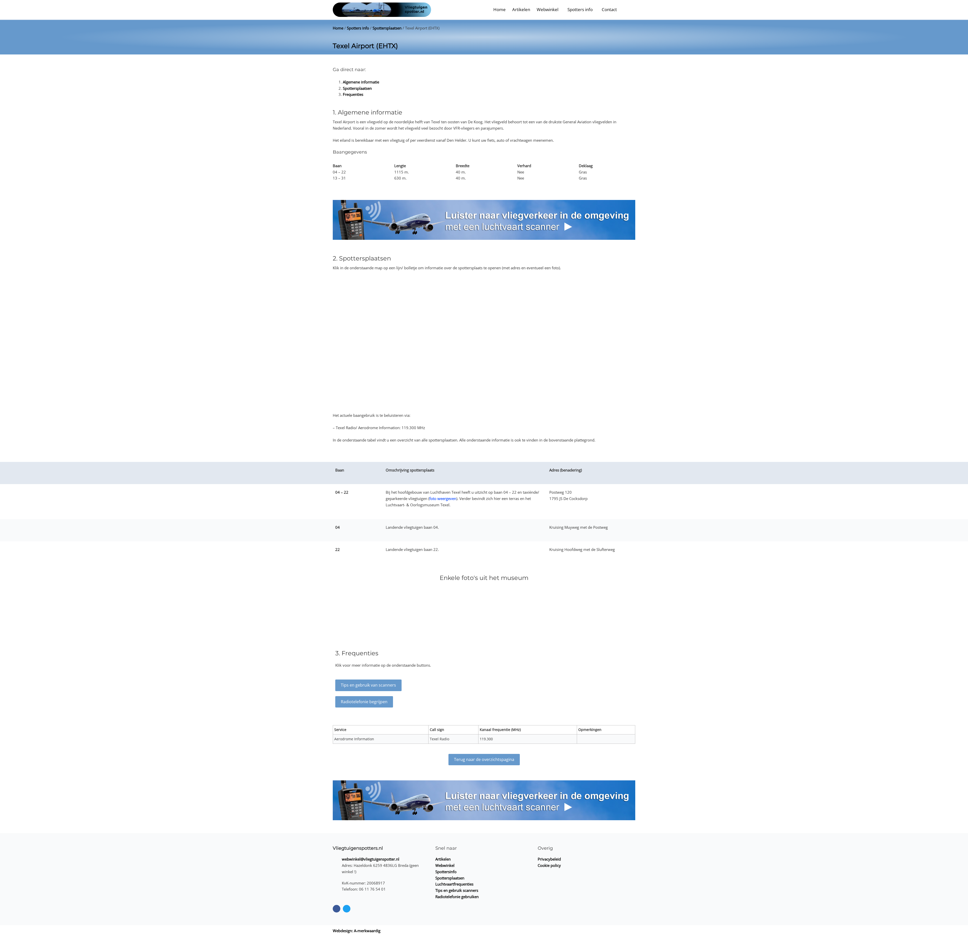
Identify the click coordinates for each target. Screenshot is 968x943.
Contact (609, 9)
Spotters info (580, 9)
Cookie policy (549, 865)
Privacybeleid (549, 859)
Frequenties (353, 94)
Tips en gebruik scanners (456, 890)
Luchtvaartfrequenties (454, 884)
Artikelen (521, 9)
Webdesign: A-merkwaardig (356, 930)
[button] (628, 10)
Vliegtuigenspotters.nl (358, 848)
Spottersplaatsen (387, 28)
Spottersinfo (446, 871)
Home (499, 9)
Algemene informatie (361, 81)
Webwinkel (547, 9)
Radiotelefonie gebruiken (457, 896)
